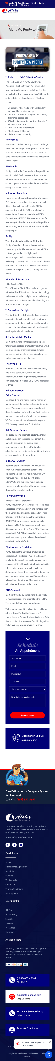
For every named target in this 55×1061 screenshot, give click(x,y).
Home (8, 862)
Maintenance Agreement (16, 867)
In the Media (11, 928)
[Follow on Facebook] (8, 845)
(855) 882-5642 (25, 799)
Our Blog (9, 876)
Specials (9, 919)
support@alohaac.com (29, 994)
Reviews (9, 923)
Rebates (9, 932)
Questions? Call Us (32, 735)
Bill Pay (9, 910)
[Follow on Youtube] (21, 845)
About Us (10, 871)
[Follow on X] (14, 845)
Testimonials (11, 880)
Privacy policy (12, 893)
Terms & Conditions (14, 889)
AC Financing (11, 915)
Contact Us (16, 25)
